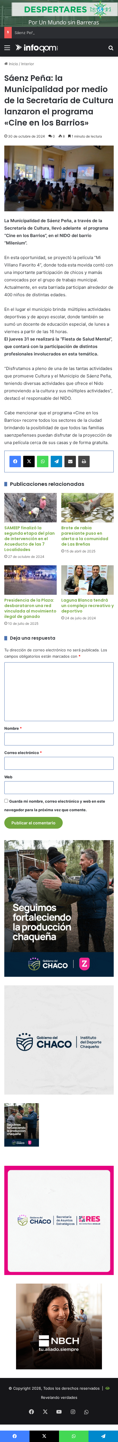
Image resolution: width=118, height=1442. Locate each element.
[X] (29, 461)
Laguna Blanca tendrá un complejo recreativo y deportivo (87, 605)
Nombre (13, 728)
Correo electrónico (23, 752)
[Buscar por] (111, 49)
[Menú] (7, 49)
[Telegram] (56, 461)
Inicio (13, 63)
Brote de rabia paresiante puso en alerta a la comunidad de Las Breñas (84, 536)
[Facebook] (15, 461)
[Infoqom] (37, 48)
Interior (27, 63)
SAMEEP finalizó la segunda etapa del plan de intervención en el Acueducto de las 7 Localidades (29, 538)
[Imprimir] (84, 461)
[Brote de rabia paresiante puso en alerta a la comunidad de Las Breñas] (87, 507)
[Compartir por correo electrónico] (70, 461)
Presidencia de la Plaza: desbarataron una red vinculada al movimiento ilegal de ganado (30, 608)
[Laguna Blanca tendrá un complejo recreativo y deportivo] (87, 580)
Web (8, 777)
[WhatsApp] (42, 461)
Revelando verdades (59, 1397)
